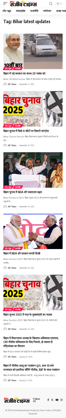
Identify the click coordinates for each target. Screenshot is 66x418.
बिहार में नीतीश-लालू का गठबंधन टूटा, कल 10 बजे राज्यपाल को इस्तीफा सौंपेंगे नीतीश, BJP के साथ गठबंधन (31, 367)
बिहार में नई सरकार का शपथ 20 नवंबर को (24, 73)
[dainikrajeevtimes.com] (23, 3)
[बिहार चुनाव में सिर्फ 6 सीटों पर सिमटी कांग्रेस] (33, 109)
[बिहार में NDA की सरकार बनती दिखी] (33, 231)
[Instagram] (61, 400)
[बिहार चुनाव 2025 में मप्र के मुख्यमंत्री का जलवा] (33, 292)
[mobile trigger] (6, 3)
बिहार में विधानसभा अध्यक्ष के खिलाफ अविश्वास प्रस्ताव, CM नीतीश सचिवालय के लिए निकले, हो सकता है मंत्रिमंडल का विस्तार (31, 342)
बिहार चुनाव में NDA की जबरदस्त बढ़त (22, 192)
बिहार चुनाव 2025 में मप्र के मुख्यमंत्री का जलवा (27, 314)
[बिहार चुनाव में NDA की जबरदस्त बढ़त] (33, 170)
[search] (50, 3)
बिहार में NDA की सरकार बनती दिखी (21, 253)
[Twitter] (52, 400)
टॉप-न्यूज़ (8, 68)
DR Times (12, 84)
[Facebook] (48, 400)
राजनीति (18, 68)
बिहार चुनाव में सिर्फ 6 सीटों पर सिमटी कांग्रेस (26, 131)
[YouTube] (57, 400)
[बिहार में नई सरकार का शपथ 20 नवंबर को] (33, 51)
